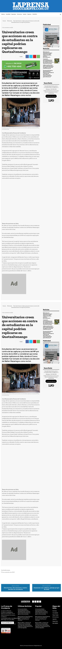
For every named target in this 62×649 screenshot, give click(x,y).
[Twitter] (31, 56)
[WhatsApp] (38, 56)
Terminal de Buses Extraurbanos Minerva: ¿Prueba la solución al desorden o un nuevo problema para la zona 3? (48, 73)
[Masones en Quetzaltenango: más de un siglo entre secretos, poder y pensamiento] (56, 53)
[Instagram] (53, 14)
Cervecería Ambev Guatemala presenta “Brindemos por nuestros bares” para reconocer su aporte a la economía (24, 611)
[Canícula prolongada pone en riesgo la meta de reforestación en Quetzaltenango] (56, 60)
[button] (60, 14)
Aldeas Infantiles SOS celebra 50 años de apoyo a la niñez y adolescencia (48, 66)
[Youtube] (58, 14)
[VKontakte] (56, 14)
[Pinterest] (34, 56)
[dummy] (21, 284)
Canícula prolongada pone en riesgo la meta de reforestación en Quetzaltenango (48, 61)
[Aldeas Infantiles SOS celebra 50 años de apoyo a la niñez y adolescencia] (56, 66)
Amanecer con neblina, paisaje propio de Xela (46, 588)
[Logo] (25, 602)
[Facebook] (51, 14)
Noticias (9, 21)
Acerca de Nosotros (7, 622)
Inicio (4, 21)
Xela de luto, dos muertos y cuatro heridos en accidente (15, 588)
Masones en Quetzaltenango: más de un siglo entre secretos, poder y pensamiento (47, 54)
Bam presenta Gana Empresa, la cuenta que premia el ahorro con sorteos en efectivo (25, 618)
